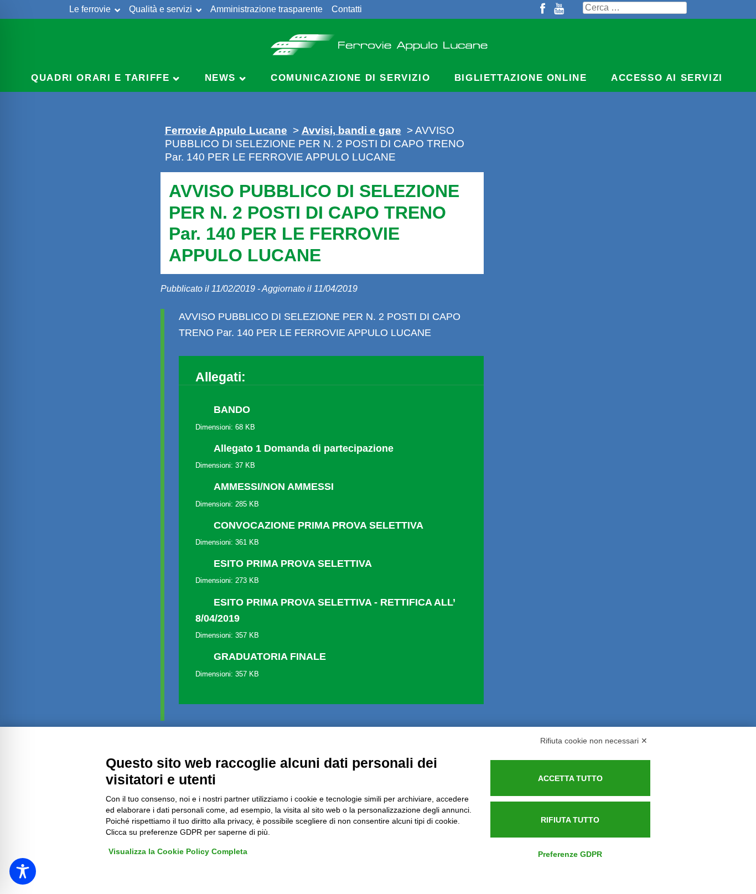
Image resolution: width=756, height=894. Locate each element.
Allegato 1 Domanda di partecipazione (303, 448)
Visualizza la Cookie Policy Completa (177, 851)
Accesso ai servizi (667, 78)
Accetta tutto (570, 778)
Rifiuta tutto (570, 819)
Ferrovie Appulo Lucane (378, 41)
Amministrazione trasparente (266, 9)
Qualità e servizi (160, 9)
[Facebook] (542, 9)
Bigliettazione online (520, 78)
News (220, 78)
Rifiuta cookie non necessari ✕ (594, 740)
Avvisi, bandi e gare (351, 130)
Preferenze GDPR (570, 854)
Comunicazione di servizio (350, 78)
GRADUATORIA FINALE (270, 656)
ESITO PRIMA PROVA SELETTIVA (293, 563)
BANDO (232, 409)
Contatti (347, 9)
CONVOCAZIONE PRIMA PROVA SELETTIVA (318, 525)
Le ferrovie (90, 9)
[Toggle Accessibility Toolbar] (22, 871)
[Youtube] (559, 9)
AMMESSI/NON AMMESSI (274, 486)
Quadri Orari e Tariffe (100, 78)
